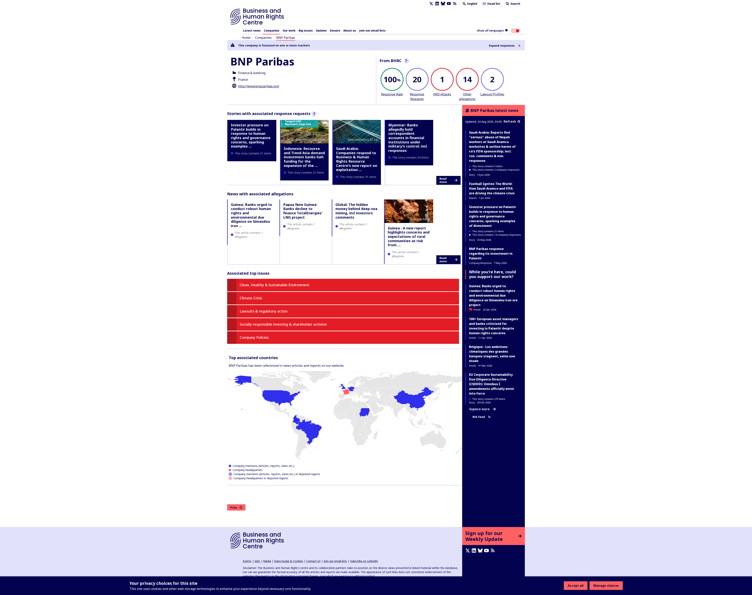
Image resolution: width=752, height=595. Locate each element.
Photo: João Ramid (419, 219)
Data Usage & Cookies (288, 561)
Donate (335, 30)
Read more (443, 180)
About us (349, 30)
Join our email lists (372, 30)
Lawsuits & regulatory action (263, 311)
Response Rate (392, 94)
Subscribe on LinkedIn (364, 561)
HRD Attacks (442, 94)
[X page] (431, 4)
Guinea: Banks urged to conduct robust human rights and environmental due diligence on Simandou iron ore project (493, 295)
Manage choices (606, 585)
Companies (271, 30)
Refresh (510, 121)
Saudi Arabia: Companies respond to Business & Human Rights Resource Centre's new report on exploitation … (356, 159)
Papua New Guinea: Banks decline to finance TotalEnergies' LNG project (303, 211)
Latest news (252, 30)
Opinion (321, 30)
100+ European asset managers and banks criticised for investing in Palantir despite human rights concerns (493, 326)
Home (246, 37)
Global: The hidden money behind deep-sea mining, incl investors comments (356, 211)
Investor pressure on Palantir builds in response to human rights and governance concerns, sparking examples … (250, 136)
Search (515, 3)
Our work (289, 30)
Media (267, 561)
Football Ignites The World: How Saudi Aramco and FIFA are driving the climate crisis (492, 188)
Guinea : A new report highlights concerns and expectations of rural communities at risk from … (408, 236)
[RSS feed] (454, 4)
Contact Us (313, 561)
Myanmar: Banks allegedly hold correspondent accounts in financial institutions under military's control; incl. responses (408, 138)
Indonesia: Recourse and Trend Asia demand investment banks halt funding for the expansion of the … (304, 157)
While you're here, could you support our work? (492, 274)
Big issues (306, 30)
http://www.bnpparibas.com (258, 86)
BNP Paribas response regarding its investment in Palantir (490, 253)
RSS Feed (479, 417)
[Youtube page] (448, 4)
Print (233, 507)
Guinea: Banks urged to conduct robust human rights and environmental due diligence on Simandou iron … (251, 215)
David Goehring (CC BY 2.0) (363, 139)
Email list (493, 3)
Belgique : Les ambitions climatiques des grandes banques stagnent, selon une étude (492, 354)
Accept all (576, 585)
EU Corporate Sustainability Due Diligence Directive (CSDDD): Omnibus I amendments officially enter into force (491, 384)
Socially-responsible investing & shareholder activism (283, 324)
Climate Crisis (251, 298)
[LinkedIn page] (437, 4)
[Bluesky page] (443, 4)
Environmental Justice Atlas (310, 139)
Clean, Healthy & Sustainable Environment (274, 285)
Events (247, 561)
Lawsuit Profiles (492, 94)
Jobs (257, 561)
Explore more (479, 409)
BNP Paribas (285, 37)
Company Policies (254, 337)
